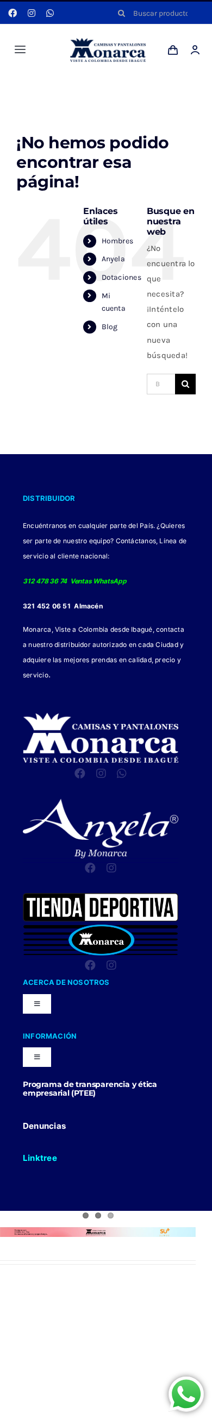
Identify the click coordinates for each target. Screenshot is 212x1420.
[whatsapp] (50, 13)
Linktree (40, 1158)
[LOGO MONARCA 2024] (108, 42)
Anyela (113, 258)
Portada (49, 88)
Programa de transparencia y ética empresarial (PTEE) (90, 1088)
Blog (110, 326)
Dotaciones (121, 277)
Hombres (118, 241)
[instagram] (31, 13)
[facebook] (12, 13)
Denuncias (44, 1126)
